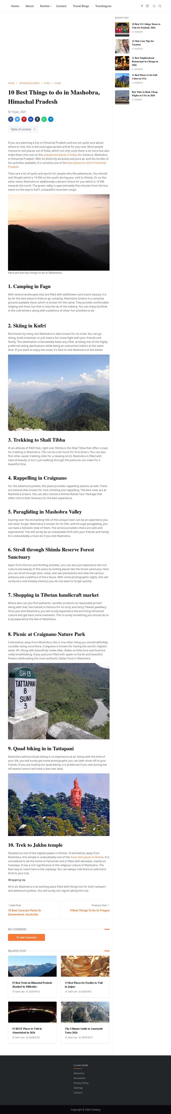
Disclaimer (80, 1078)
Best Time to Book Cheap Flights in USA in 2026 (145, 93)
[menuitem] (15, 6)
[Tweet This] (17, 119)
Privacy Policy (81, 1083)
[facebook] (142, 6)
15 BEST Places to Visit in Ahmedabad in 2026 (27, 1030)
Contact (78, 1092)
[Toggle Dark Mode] (154, 6)
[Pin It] (24, 119)
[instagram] (147, 6)
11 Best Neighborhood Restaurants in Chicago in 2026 (145, 61)
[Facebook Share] (10, 119)
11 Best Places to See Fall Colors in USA (144, 76)
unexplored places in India (60, 155)
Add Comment (28, 937)
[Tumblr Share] (37, 119)
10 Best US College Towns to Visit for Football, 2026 (146, 25)
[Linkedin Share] (30, 119)
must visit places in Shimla (87, 857)
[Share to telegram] (50, 119)
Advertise (79, 1073)
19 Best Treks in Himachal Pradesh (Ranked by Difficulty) (32, 984)
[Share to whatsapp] (44, 119)
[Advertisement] (59, 46)
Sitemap (78, 1087)
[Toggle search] (160, 6)
